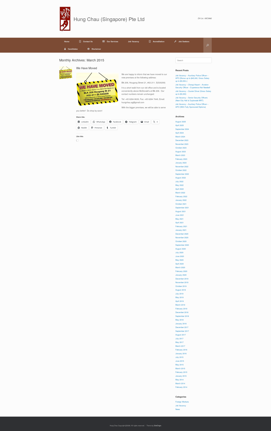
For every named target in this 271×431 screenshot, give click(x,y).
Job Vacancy (133, 41)
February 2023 (181, 159)
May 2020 (179, 260)
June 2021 (179, 215)
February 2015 (181, 372)
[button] (207, 45)
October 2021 (180, 204)
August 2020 (180, 248)
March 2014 (180, 383)
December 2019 (181, 278)
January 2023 (180, 162)
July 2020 (179, 252)
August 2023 (180, 151)
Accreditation (158, 41)
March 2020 (180, 267)
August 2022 (180, 177)
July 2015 (179, 357)
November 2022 (181, 166)
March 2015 (180, 368)
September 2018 (182, 316)
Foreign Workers (182, 401)
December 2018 (181, 312)
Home (66, 41)
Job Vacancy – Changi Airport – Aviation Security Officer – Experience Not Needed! (192, 86)
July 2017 (179, 338)
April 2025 (179, 125)
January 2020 (180, 275)
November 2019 (181, 282)
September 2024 (182, 129)
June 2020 (179, 256)
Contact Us (88, 41)
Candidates (73, 49)
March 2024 (180, 136)
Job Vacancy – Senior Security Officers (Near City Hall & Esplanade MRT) (191, 99)
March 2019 (180, 304)
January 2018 (180, 323)
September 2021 (182, 207)
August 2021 (180, 211)
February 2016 (181, 349)
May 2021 (179, 218)
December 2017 (181, 327)
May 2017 (179, 342)
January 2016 (180, 353)
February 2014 (181, 387)
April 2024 (179, 132)
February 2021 (181, 226)
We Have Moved (86, 68)
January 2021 (180, 230)
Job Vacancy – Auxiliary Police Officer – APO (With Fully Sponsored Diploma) (191, 105)
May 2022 (179, 185)
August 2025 (180, 121)
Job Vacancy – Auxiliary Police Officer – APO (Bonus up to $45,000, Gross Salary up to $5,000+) (192, 78)
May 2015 (179, 364)
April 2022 (179, 189)
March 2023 (180, 155)
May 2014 (179, 379)
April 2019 (179, 301)
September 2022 (182, 174)
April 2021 (179, 222)
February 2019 (181, 308)
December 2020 (181, 233)
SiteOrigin (157, 425)
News (177, 409)
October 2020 (180, 241)
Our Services (112, 41)
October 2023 (180, 147)
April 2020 (179, 263)
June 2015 (179, 361)
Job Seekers (184, 41)
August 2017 (180, 334)
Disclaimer (96, 49)
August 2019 (180, 289)
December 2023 (181, 140)
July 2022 (179, 181)
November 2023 (181, 144)
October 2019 (180, 286)
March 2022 (180, 192)
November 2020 (181, 237)
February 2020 (181, 271)
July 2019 (179, 293)
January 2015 (180, 376)
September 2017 (182, 331)
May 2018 (179, 319)
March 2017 (180, 346)
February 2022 (181, 196)
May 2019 (179, 297)
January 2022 (180, 200)
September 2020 (182, 245)
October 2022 (180, 170)
